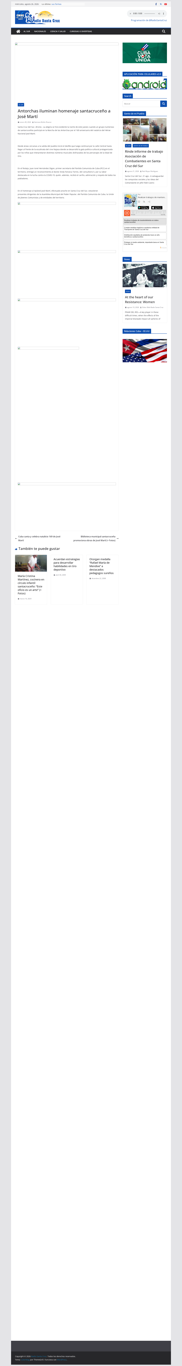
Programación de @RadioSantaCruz (149, 20)
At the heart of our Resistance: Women (140, 299)
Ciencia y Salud (58, 31)
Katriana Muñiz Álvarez (42, 122)
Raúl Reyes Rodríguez (150, 171)
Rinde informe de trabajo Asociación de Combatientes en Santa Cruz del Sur (144, 158)
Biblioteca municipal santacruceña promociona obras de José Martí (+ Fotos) (94, 538)
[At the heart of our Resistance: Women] (145, 275)
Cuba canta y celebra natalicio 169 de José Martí (39, 538)
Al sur (27, 31)
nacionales (40, 31)
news (128, 291)
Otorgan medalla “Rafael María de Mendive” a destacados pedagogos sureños (101, 566)
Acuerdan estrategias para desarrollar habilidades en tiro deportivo (67, 564)
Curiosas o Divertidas (81, 31)
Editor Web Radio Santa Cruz (152, 307)
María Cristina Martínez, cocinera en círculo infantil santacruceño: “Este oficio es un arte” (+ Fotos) (31, 584)
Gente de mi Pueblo (141, 146)
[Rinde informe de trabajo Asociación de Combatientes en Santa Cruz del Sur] (145, 130)
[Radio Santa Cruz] (18, 31)
